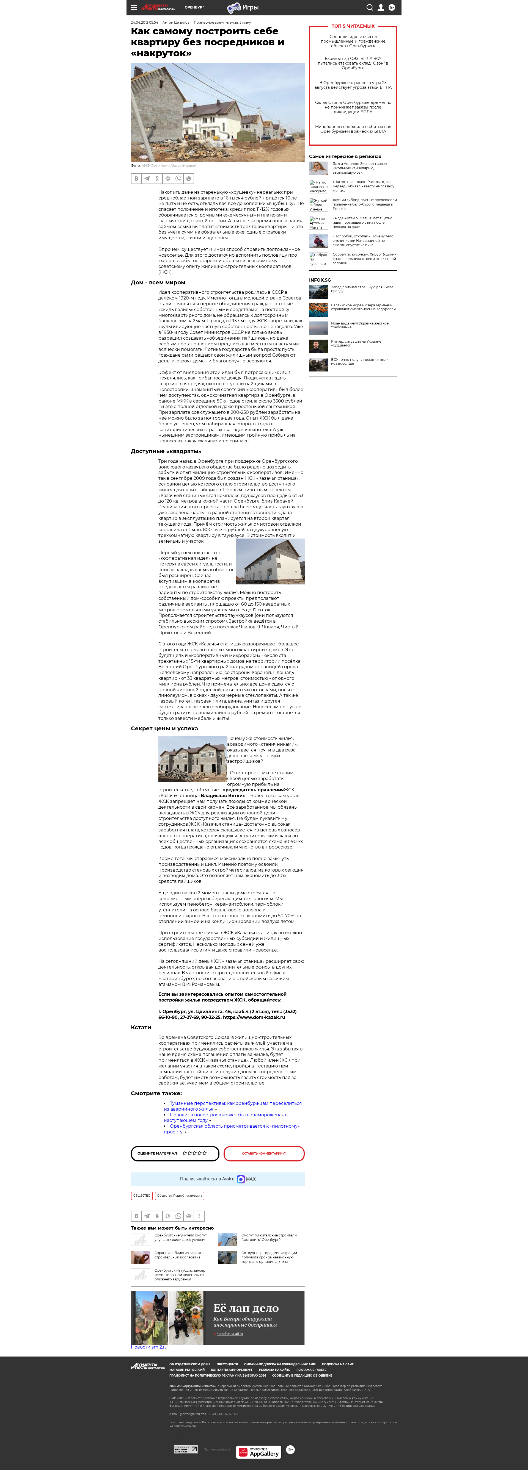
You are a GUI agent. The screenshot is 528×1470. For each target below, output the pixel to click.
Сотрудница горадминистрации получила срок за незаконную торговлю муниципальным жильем (269, 1259)
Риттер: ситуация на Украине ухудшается (356, 343)
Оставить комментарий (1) (264, 1153)
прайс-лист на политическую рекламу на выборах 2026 (217, 1375)
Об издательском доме (189, 1364)
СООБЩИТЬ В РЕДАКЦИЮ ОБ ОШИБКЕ (302, 1375)
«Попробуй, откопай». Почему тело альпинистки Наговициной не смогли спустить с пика (363, 240)
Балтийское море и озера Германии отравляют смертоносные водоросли (363, 307)
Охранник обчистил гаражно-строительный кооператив (180, 1255)
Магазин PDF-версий (187, 1370)
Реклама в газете (311, 1370)
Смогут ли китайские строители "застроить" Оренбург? (269, 1237)
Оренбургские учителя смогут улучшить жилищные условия (181, 1237)
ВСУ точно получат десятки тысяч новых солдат (360, 361)
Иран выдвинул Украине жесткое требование (360, 325)
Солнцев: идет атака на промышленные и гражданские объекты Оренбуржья (353, 41)
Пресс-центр (227, 1364)
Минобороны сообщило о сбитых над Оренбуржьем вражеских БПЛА (353, 129)
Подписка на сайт (337, 1364)
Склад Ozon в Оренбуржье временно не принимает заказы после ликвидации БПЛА (353, 107)
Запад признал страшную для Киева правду (362, 289)
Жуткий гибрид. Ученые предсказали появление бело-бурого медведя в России (365, 204)
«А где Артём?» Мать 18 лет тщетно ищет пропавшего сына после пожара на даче (362, 222)
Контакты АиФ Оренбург (232, 1370)
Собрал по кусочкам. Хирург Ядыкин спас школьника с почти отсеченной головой (365, 258)
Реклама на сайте (274, 1370)
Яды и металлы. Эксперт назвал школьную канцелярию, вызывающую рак (360, 168)
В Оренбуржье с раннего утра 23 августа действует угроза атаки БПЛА (353, 85)
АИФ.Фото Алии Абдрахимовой (169, 165)
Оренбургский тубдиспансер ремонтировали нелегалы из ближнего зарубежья (180, 1274)
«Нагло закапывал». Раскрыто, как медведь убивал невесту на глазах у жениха (363, 186)
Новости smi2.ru (149, 1347)
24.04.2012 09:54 (144, 22)
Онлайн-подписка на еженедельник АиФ (280, 1364)
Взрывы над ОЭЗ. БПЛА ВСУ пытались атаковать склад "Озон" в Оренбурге (353, 63)
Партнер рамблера (217, 1449)
